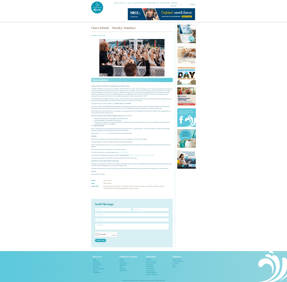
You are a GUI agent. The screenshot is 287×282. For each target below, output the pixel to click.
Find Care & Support (139, 3)
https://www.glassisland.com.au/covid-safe (142, 155)
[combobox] (184, 4)
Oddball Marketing (160, 280)
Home (116, 3)
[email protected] (103, 133)
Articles (173, 6)
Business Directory (153, 3)
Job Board (174, 3)
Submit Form (100, 240)
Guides (130, 3)
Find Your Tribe (165, 3)
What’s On (122, 3)
